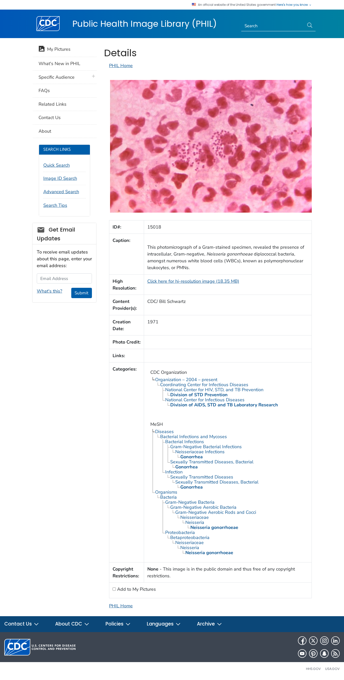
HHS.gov (313, 668)
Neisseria (194, 522)
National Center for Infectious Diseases (205, 400)
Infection (174, 472)
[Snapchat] (324, 653)
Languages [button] (161, 623)
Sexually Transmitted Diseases (201, 477)
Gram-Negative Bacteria (190, 502)
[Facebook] (302, 640)
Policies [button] (115, 623)
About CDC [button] (69, 623)
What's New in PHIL (59, 64)
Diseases (164, 432)
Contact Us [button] (18, 623)
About (45, 131)
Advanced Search (61, 192)
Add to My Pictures (136, 589)
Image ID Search (60, 178)
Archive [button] (206, 623)
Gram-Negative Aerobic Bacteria (203, 507)
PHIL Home (121, 66)
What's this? (49, 291)
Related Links (52, 104)
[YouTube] (302, 653)
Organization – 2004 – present (186, 380)
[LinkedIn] (335, 640)
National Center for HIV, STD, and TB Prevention (214, 390)
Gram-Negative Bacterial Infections (206, 447)
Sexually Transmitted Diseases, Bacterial (211, 462)
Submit (81, 293)
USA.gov (332, 668)
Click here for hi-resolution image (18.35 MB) (193, 281)
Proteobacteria (180, 532)
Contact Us (50, 118)
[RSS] (335, 653)
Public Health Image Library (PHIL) (144, 23)
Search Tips (55, 205)
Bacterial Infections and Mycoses (193, 437)
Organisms (166, 492)
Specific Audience (57, 77)
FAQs (44, 91)
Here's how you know (293, 5)
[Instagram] (324, 640)
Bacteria (168, 497)
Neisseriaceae (194, 517)
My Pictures (58, 49)
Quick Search (56, 165)
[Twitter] (313, 640)
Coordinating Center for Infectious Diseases (204, 385)
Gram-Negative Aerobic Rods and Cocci (215, 512)
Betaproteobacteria (190, 537)
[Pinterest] (313, 653)
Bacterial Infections (184, 442)
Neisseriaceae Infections (200, 452)
